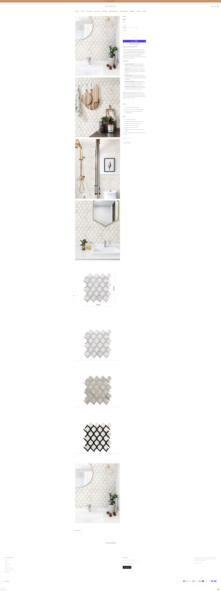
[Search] (215, 6)
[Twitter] (127, 138)
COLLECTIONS (89, 11)
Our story (6, 560)
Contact (6, 566)
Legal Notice (7, 572)
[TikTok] (200, 563)
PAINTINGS (132, 11)
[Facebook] (126, 138)
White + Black (135, 27)
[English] (218, 589)
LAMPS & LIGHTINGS (113, 11)
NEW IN (82, 11)
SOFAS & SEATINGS (123, 11)
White (125, 27)
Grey (129, 27)
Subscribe (127, 567)
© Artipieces (7, 581)
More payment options (134, 44)
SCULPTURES (97, 11)
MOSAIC (144, 11)
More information (127, 142)
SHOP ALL (77, 11)
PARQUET (138, 11)
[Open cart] (217, 6)
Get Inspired (7, 564)
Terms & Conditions (9, 570)
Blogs (6, 562)
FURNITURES (104, 11)
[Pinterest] (129, 138)
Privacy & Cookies (8, 568)
